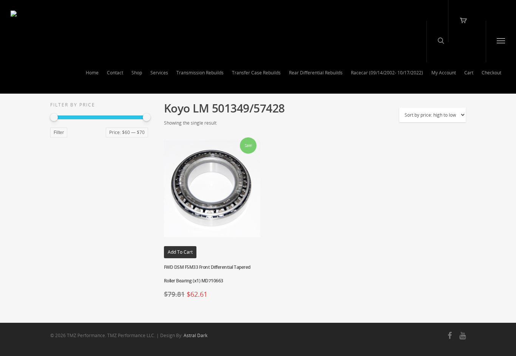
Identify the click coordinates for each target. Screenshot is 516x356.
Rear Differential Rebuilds (316, 72)
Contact (115, 72)
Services (159, 72)
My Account (443, 72)
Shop (136, 72)
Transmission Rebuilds (200, 72)
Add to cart (180, 252)
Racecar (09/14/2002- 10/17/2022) (387, 72)
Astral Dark (195, 335)
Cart (468, 72)
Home (92, 72)
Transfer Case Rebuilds (256, 72)
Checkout (491, 72)
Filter (59, 132)
